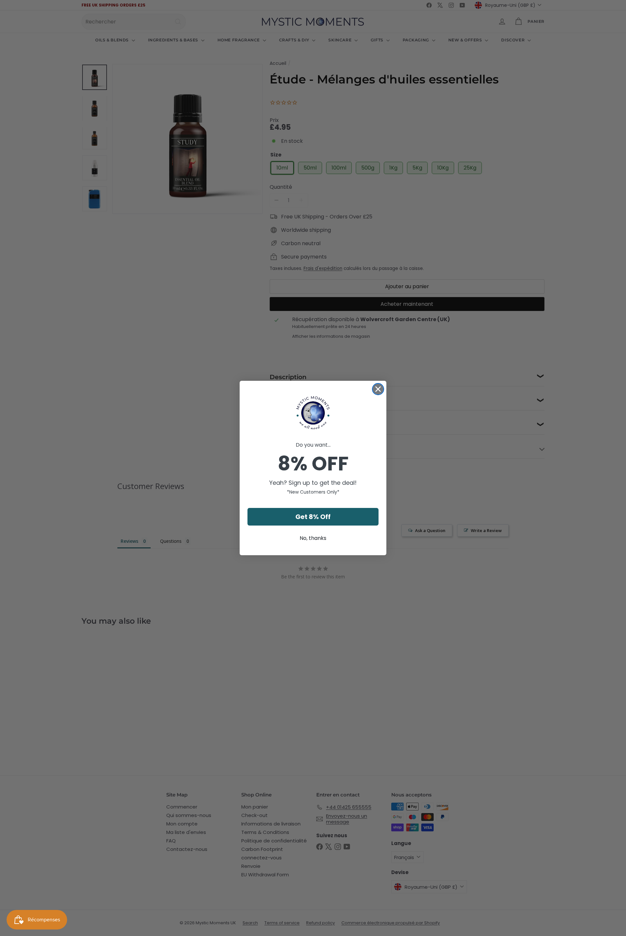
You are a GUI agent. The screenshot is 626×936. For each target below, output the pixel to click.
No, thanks (313, 538)
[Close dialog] (378, 389)
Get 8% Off (313, 516)
